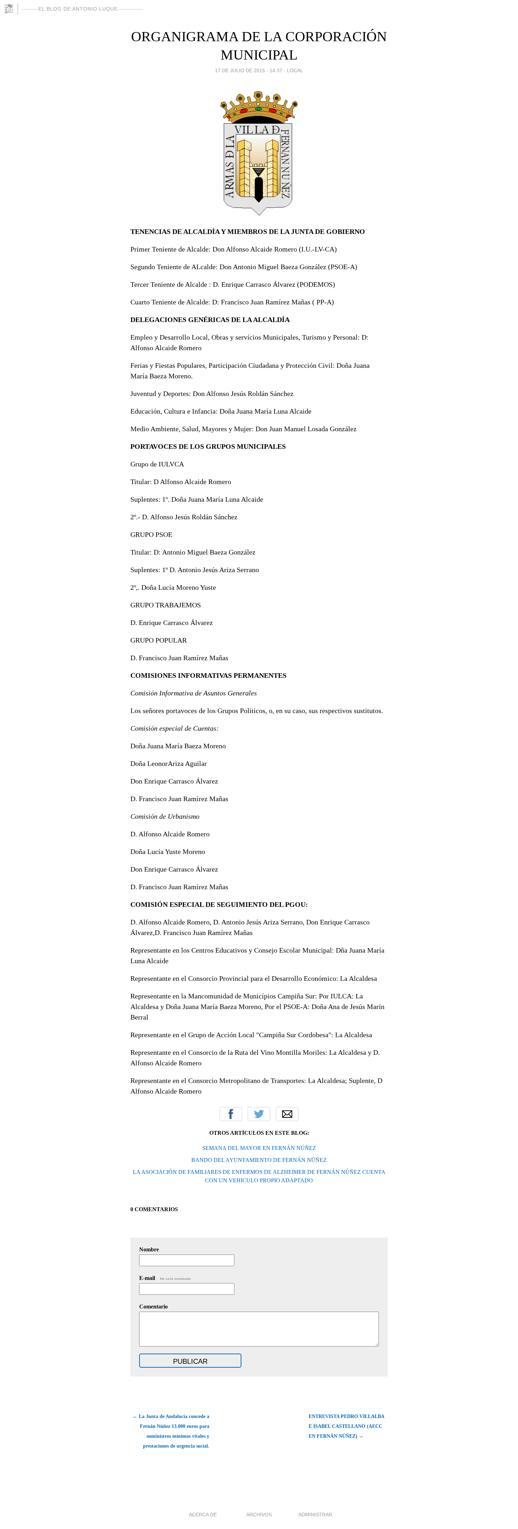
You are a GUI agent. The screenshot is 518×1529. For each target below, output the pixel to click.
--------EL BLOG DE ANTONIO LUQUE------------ (82, 9)
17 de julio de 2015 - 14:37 (248, 70)
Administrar (315, 1514)
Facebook (231, 1114)
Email (287, 1114)
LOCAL (295, 70)
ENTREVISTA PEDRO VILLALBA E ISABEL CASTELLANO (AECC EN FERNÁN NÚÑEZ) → (346, 1426)
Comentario (153, 1307)
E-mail (165, 1278)
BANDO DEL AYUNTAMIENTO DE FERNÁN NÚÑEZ (259, 1160)
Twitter (259, 1114)
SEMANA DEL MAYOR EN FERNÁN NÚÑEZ (259, 1148)
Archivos (259, 1514)
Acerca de (203, 1514)
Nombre (149, 1249)
